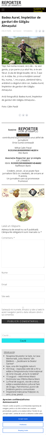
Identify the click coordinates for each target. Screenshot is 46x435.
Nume (5, 272)
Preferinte (23, 425)
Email (4, 284)
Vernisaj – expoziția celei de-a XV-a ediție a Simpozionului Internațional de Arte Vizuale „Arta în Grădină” (24, 371)
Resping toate (23, 430)
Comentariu (8, 238)
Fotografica (28, 31)
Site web (6, 296)
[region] (23, 415)
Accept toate (23, 419)
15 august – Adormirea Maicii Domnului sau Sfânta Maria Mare (23, 377)
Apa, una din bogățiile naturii (21, 366)
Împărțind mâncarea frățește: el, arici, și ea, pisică (22, 393)
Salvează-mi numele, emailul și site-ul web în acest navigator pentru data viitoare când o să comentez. (23, 312)
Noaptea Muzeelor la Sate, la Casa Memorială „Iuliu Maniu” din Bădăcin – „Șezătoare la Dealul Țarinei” (23, 360)
